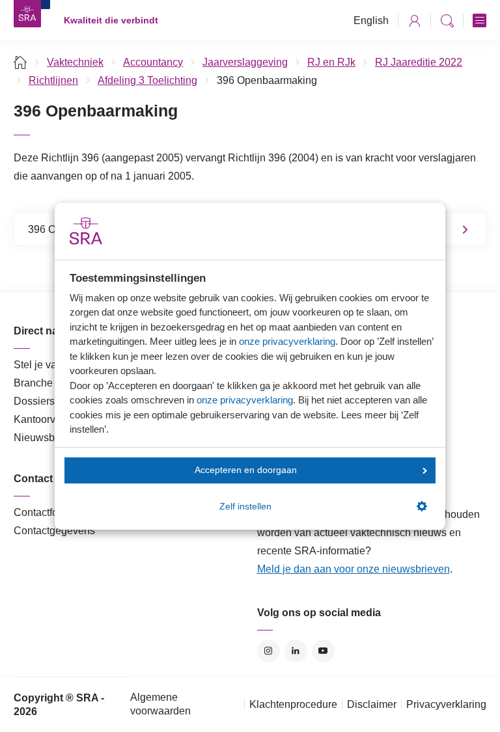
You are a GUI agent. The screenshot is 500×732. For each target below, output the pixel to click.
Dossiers (34, 401)
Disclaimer (371, 704)
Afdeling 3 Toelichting (147, 80)
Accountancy (153, 62)
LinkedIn (296, 651)
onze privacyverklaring (287, 341)
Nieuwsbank (43, 437)
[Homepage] (27, 13)
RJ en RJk (331, 62)
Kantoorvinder (46, 419)
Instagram (268, 651)
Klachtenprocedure (293, 704)
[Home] (20, 62)
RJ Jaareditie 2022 (418, 62)
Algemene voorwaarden (160, 704)
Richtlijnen (53, 80)
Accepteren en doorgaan (246, 470)
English (371, 20)
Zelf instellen (245, 506)
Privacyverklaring (446, 704)
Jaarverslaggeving (245, 62)
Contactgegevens (54, 530)
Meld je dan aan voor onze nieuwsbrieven (353, 569)
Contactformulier (52, 512)
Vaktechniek (75, 62)
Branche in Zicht (51, 382)
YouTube (323, 651)
